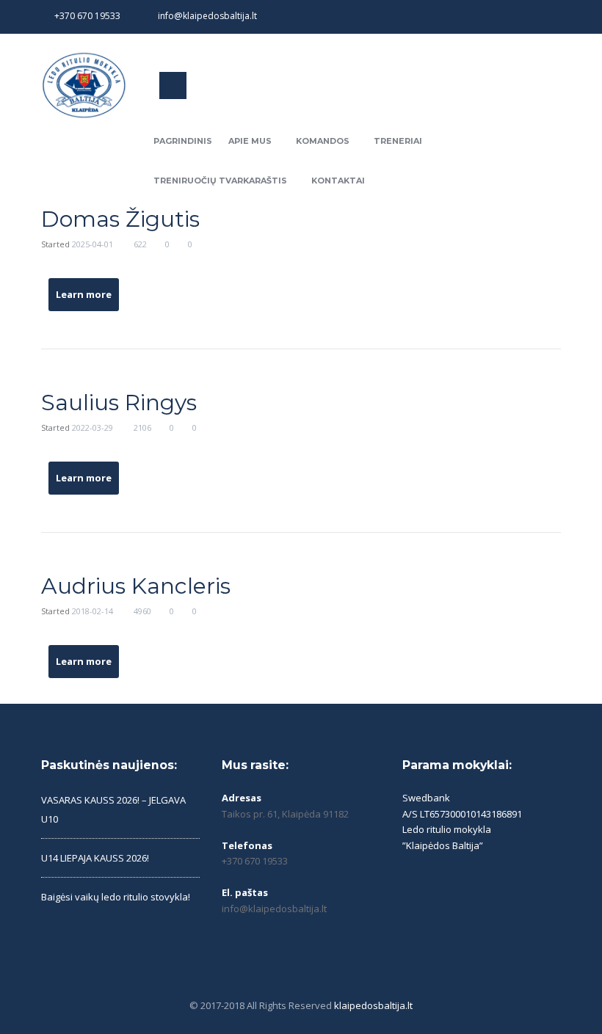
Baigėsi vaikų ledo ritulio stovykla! (115, 896)
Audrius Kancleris (136, 586)
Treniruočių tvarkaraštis (220, 180)
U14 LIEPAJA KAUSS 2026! (95, 857)
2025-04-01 (92, 244)
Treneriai (398, 141)
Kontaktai (338, 180)
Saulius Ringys (119, 402)
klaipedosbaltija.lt (373, 1005)
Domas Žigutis (120, 219)
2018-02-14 (92, 610)
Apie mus (250, 141)
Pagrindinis (182, 141)
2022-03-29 (92, 427)
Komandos (322, 141)
